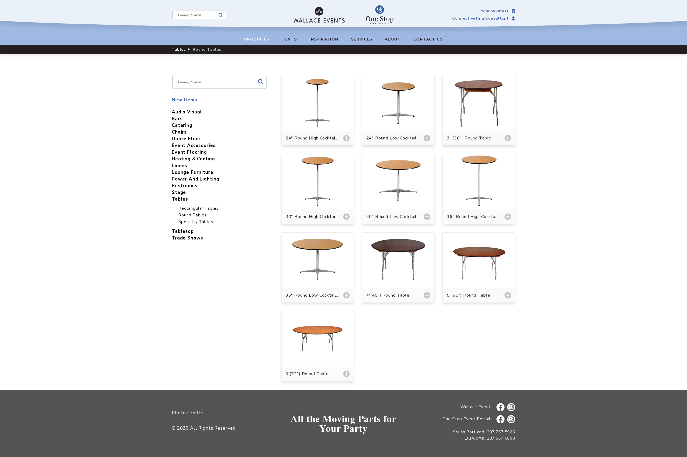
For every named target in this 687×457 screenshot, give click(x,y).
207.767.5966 (501, 432)
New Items (184, 100)
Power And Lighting (195, 179)
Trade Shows (187, 238)
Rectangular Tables (198, 208)
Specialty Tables (195, 221)
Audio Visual (187, 112)
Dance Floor (186, 139)
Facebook (500, 407)
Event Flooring (189, 152)
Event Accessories (193, 145)
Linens (179, 166)
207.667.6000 (501, 438)
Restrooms (185, 186)
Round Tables (192, 215)
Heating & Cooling (193, 159)
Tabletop (183, 231)
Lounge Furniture (192, 172)
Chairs (179, 132)
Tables (179, 49)
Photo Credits (188, 413)
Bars (177, 119)
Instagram (511, 407)
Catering (182, 125)
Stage (179, 192)
